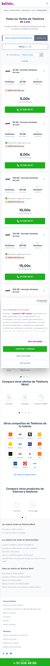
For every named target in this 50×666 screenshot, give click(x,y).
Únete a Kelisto (9, 624)
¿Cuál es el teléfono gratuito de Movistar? (17, 555)
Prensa (6, 620)
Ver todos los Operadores (25, 474)
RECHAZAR (25, 363)
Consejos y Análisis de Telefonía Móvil (16, 577)
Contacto (7, 617)
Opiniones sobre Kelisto (13, 605)
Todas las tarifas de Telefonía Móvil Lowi (18, 38)
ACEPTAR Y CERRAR (25, 349)
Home (6, 10)
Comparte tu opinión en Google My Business (22, 609)
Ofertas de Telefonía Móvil (11, 580)
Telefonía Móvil (15, 10)
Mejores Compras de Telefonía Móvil (15, 584)
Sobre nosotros (9, 613)
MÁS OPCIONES (35, 342)
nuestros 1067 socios (22, 313)
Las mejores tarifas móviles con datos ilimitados (20, 548)
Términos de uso (10, 639)
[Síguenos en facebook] (3, 654)
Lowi (33, 10)
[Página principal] (8, 3)
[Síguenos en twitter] (7, 654)
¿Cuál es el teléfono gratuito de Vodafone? (18, 545)
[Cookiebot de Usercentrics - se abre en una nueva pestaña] (36, 301)
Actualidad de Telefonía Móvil (13, 573)
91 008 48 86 (26, 663)
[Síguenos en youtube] (11, 654)
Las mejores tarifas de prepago (13, 533)
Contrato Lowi (41, 38)
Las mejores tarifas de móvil (12, 529)
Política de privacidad (12, 647)
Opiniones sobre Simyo (11, 552)
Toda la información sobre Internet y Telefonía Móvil (21, 587)
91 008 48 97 (26, 109)
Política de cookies (11, 643)
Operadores (26, 10)
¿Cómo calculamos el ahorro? (15, 635)
